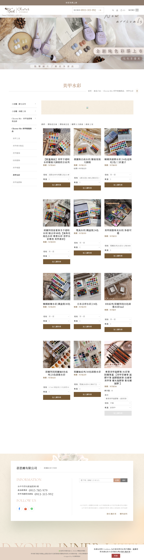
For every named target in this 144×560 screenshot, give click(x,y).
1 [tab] (3, 33)
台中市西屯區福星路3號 (28, 486)
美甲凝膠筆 (17, 182)
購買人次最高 (77, 124)
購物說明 (123, 513)
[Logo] (17, 10)
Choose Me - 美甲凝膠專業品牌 (22, 120)
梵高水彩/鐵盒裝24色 (87, 230)
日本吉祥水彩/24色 (87, 303)
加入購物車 (56, 185)
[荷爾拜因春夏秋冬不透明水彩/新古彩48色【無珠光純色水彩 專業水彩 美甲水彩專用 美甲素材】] (56, 213)
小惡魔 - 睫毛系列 (19, 104)
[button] (113, 10)
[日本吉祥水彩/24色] (87, 286)
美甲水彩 (129, 91)
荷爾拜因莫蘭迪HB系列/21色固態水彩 (56, 373)
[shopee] (26, 508)
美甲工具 (16, 138)
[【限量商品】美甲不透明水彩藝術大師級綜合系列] (56, 142)
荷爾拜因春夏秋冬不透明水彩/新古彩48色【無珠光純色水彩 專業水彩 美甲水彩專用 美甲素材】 (56, 235)
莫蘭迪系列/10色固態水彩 (87, 371)
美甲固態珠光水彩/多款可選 (118, 232)
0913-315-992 (85, 10)
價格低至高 (52, 124)
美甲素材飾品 (18, 145)
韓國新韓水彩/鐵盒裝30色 (56, 303)
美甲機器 (16, 167)
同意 (116, 555)
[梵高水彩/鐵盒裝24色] (87, 213)
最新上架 (89, 124)
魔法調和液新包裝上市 (71, 2)
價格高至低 (64, 124)
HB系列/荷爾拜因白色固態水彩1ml (118, 305)
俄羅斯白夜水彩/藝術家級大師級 (87, 161)
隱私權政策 (125, 551)
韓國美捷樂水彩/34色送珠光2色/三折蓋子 (118, 161)
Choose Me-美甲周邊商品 (113, 91)
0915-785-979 (33, 490)
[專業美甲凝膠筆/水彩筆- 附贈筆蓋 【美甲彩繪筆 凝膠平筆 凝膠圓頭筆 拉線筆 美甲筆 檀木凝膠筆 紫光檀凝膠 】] (118, 354)
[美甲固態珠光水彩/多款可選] (118, 213)
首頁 (90, 91)
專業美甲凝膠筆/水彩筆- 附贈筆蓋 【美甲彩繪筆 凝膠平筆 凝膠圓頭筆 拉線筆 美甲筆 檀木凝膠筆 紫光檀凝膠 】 (118, 377)
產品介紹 (97, 91)
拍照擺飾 (16, 160)
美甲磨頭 (16, 153)
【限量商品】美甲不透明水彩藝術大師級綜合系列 (57, 161)
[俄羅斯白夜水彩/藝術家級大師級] (87, 142)
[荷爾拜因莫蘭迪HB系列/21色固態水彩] (56, 354)
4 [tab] (3, 44)
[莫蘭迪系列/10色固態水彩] (87, 354)
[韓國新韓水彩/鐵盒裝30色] (56, 286)
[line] (32, 508)
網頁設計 (77, 556)
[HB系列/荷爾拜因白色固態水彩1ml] (118, 286)
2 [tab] (3, 37)
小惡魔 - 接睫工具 (19, 111)
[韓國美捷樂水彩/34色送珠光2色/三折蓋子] (118, 142)
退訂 (124, 480)
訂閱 (117, 480)
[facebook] (20, 508)
